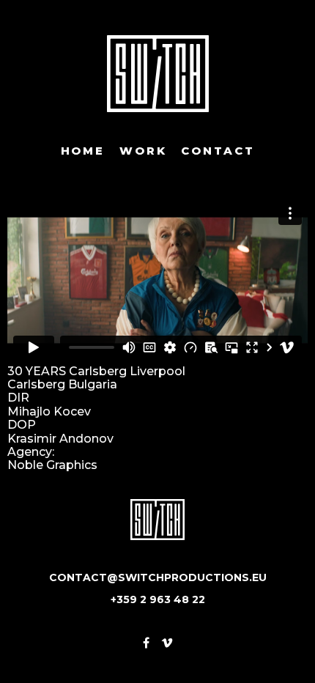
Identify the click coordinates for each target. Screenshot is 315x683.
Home (83, 151)
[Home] (158, 73)
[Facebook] (146, 643)
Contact (217, 151)
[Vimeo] (167, 643)
